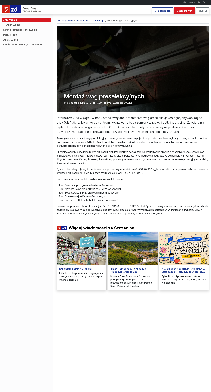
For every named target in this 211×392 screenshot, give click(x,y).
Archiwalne (13, 24)
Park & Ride (10, 34)
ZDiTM (203, 10)
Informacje (10, 19)
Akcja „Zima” (11, 39)
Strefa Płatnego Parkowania (20, 29)
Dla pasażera (163, 10)
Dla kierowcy (184, 10)
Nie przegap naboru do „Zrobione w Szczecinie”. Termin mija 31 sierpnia (183, 270)
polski (189, 2)
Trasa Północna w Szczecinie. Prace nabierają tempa (128, 270)
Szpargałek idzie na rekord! (75, 268)
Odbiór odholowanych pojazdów (22, 44)
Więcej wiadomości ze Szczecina (101, 228)
